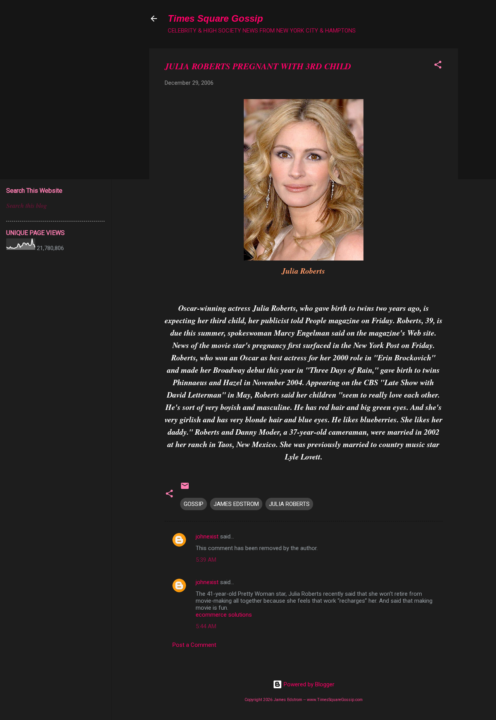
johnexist (207, 536)
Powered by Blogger (308, 684)
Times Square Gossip (215, 18)
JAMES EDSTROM (236, 504)
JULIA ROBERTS (289, 504)
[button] (438, 66)
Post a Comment (194, 644)
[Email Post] (184, 488)
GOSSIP (193, 504)
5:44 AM (206, 626)
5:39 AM (206, 559)
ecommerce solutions (224, 614)
